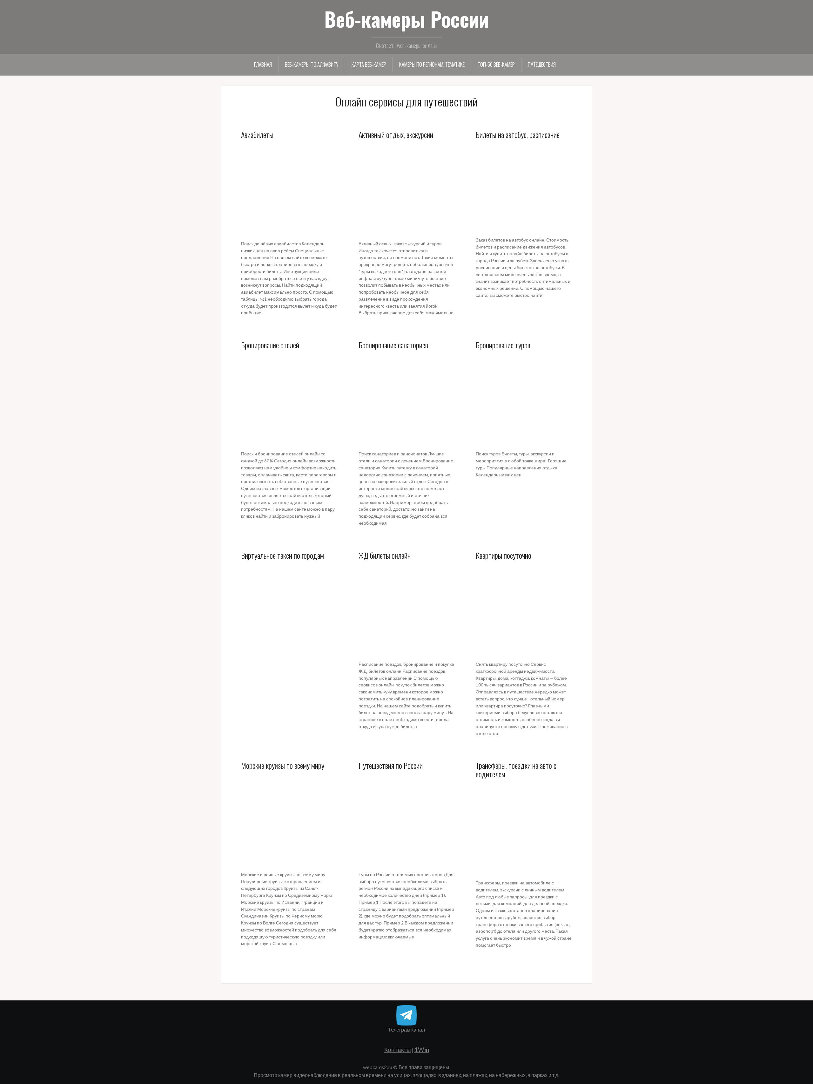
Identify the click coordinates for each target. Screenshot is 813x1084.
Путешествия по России (391, 765)
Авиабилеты (257, 134)
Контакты (397, 1049)
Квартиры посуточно (503, 555)
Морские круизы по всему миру (282, 765)
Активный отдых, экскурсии (396, 134)
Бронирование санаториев (393, 345)
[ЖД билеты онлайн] (407, 610)
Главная (263, 64)
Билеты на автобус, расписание (518, 134)
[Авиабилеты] (289, 189)
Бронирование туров (503, 345)
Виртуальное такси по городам (282, 555)
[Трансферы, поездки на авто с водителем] (524, 828)
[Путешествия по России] (407, 820)
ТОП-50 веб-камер (496, 64)
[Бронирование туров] (524, 399)
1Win (421, 1049)
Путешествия (542, 64)
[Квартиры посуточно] (524, 610)
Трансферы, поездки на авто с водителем (516, 769)
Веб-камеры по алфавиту (312, 64)
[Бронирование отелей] (289, 399)
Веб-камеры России (406, 18)
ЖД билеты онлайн (385, 555)
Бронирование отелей (270, 345)
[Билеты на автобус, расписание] (524, 188)
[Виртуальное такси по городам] (289, 610)
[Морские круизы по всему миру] (289, 820)
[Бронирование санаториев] (407, 399)
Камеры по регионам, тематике (432, 64)
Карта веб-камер (369, 64)
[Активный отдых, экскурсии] (407, 189)
